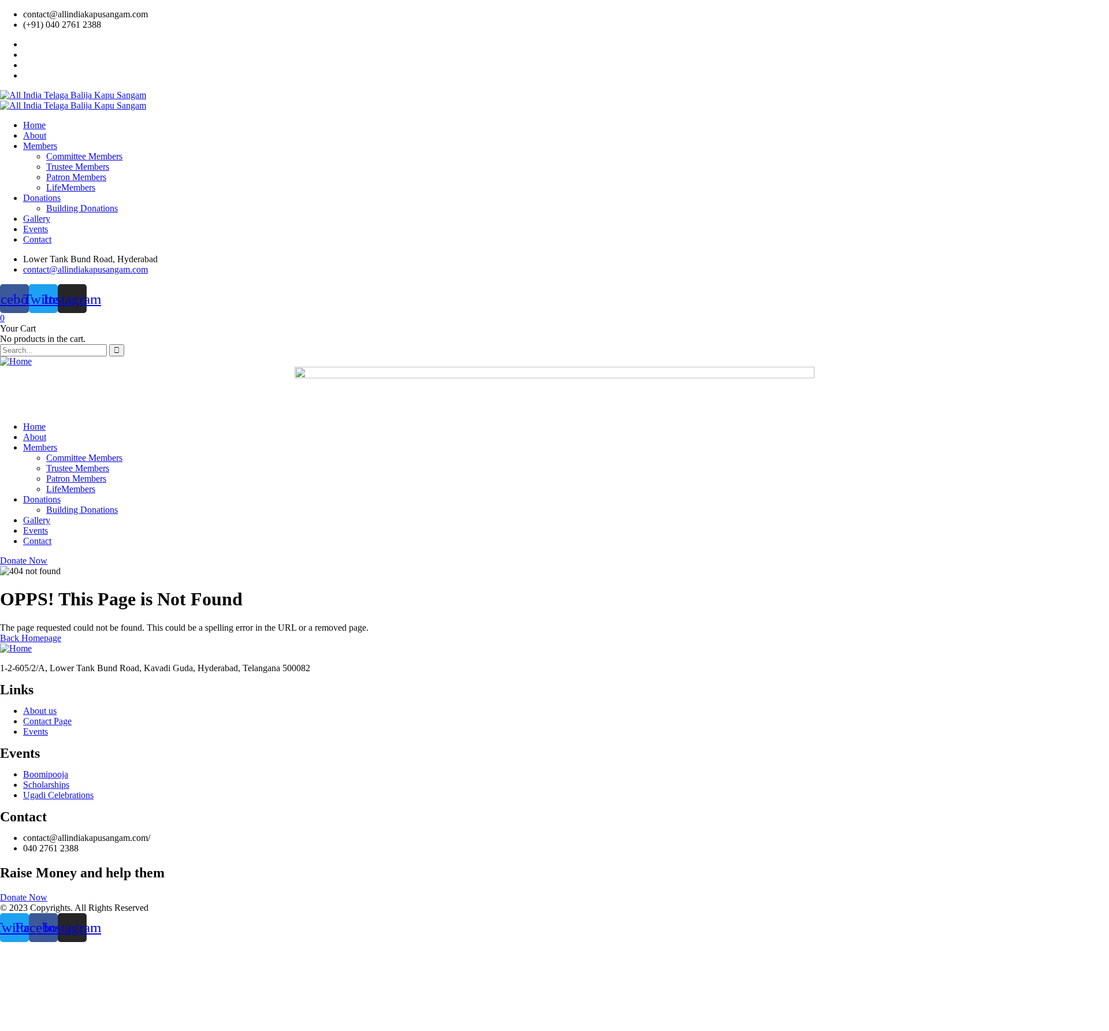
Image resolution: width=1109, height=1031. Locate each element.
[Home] (16, 361)
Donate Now (23, 560)
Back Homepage (30, 638)
